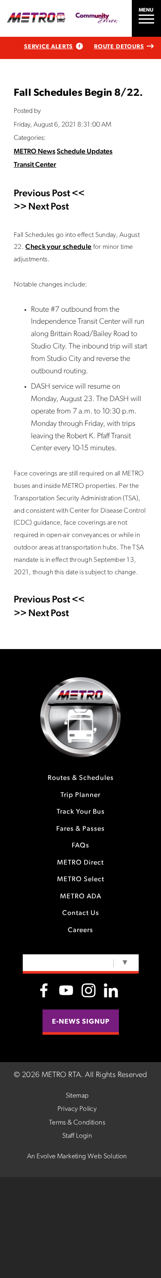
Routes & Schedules (81, 778)
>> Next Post (41, 207)
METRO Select (80, 879)
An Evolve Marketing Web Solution (77, 1156)
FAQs (80, 845)
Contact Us (80, 913)
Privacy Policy (77, 1109)
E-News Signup (80, 1021)
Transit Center (35, 165)
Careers (80, 930)
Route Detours (119, 47)
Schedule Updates (84, 151)
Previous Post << (49, 194)
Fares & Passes (80, 829)
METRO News (34, 151)
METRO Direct (80, 862)
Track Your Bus (81, 812)
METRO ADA (80, 896)
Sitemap (77, 1095)
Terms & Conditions (77, 1122)
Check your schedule (58, 247)
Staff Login (77, 1136)
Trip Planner (80, 795)
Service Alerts (48, 47)
